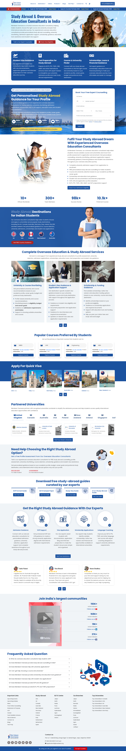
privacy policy (98, 121)
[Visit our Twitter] (23, 742)
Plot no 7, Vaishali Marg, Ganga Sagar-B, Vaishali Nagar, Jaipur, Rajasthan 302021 (68, 738)
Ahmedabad (76, 710)
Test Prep (71, 4)
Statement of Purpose (13, 708)
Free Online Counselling (14, 706)
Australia (26, 349)
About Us (33, 4)
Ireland (50, 391)
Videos (50, 4)
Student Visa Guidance (23, 60)
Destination (41, 4)
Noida (56, 703)
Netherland (39, 722)
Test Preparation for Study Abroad (47, 61)
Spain (37, 724)
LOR (8, 710)
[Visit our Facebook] (12, 742)
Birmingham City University (99, 427)
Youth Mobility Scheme (13, 715)
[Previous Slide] (60, 325)
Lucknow (56, 708)
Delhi (55, 701)
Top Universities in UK (98, 703)
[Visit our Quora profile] (30, 742)
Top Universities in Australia (100, 706)
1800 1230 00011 (15, 470)
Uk (20, 349)
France (38, 715)
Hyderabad (57, 710)
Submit (80, 126)
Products (57, 4)
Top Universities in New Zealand (101, 708)
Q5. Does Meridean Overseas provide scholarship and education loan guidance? (35, 675)
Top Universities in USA (98, 701)
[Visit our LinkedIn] (19, 742)
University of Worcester (72, 427)
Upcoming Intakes (12, 701)
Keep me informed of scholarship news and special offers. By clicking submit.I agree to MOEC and (94, 120)
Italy (102, 349)
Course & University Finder (73, 61)
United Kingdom (76, 349)
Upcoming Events (12, 699)
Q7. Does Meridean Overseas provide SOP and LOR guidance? (29, 683)
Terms (90, 121)
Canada (52, 349)
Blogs (64, 4)
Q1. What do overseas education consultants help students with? (30, 659)
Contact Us (80, 4)
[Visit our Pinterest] (26, 742)
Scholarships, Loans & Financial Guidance (99, 61)
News (8, 703)
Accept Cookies (80, 749)
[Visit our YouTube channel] (16, 742)
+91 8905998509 (33, 470)
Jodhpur (75, 727)
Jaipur (56, 699)
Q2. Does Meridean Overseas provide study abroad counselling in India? (32, 663)
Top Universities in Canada (99, 699)
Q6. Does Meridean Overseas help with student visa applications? (30, 679)
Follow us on (91, 609)
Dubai (75, 724)
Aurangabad (58, 715)
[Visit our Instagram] (8, 742)
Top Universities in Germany (100, 710)
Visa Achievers (11, 717)
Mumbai (75, 703)
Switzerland (39, 720)
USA (22, 349)
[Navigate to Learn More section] (89, 4)
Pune (55, 706)
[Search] (86, 4)
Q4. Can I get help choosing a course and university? (26, 671)
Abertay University (21, 427)
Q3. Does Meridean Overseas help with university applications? (29, 667)
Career (9, 713)
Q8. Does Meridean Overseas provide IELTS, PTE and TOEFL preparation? (32, 687)
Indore (56, 717)
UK (84, 390)
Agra (55, 713)
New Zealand (69, 390)
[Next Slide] (65, 325)
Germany (15, 391)
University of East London (47, 427)
